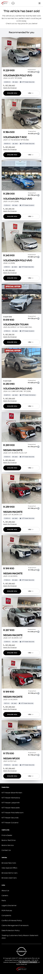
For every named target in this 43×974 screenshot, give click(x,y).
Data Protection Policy (11, 931)
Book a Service (8, 845)
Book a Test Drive (9, 840)
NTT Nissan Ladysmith (11, 803)
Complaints (6, 916)
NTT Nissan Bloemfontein (12, 793)
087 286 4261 (10, 398)
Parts (4, 901)
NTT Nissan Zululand (10, 823)
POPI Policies (7, 911)
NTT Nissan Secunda (10, 818)
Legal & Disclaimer (9, 906)
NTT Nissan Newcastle (11, 808)
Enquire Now (12, 93)
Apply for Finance (9, 88)
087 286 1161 (9, 209)
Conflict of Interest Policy (12, 921)
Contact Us (6, 850)
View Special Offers (9, 868)
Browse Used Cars (9, 878)
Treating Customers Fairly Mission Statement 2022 (20, 936)
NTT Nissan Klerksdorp (11, 798)
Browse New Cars (9, 863)
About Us (5, 891)
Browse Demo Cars (9, 873)
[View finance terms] (38, 72)
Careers (5, 896)
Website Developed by (20, 962)
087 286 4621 (10, 85)
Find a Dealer (7, 835)
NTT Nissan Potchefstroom (13, 813)
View (29, 93)
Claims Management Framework (15, 925)
